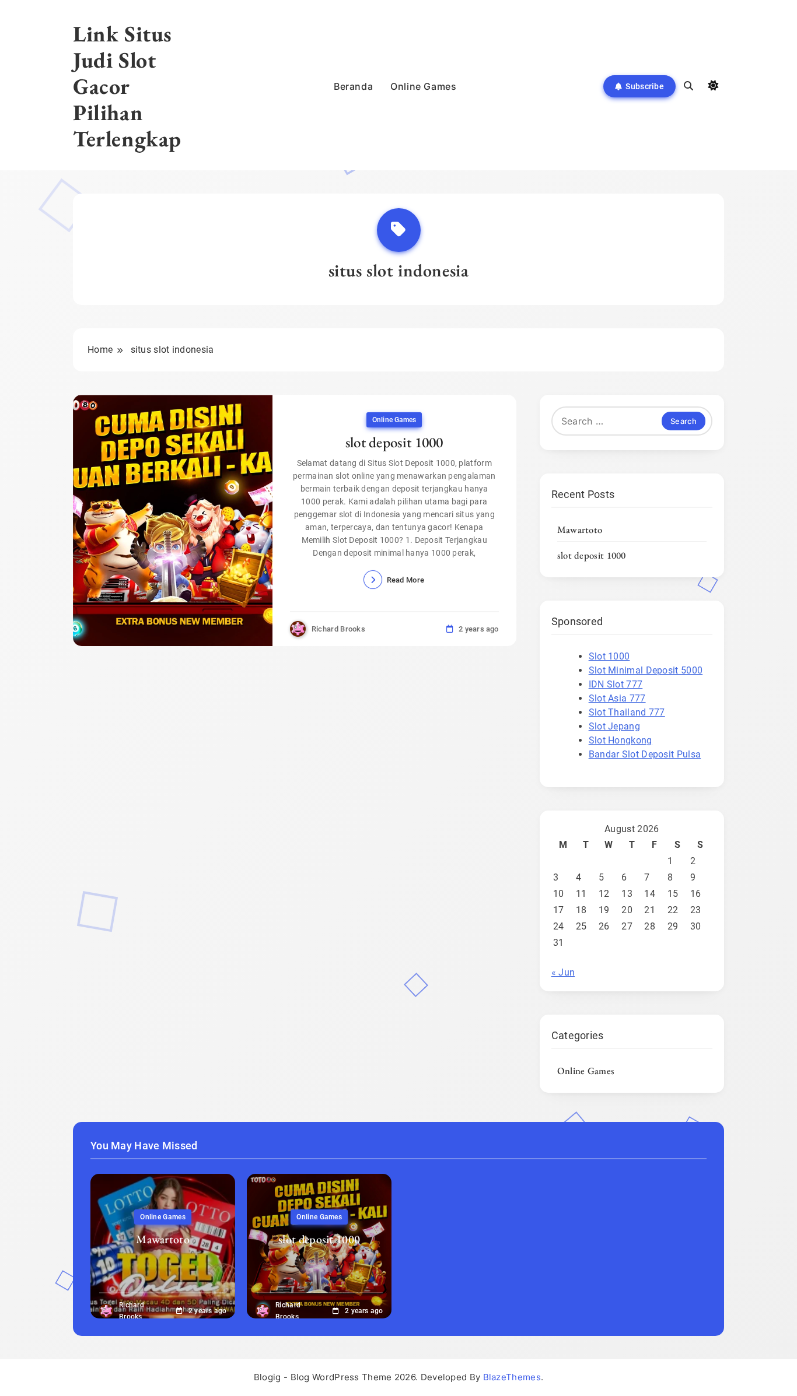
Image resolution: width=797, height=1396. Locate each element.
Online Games (423, 86)
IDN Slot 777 (616, 684)
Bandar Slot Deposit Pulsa (645, 754)
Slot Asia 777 (617, 698)
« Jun (563, 972)
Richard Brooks (338, 629)
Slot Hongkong (620, 740)
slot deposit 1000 (394, 442)
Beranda (353, 86)
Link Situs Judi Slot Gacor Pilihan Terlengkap (127, 86)
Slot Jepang (614, 726)
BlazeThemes (512, 1377)
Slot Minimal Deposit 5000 (646, 670)
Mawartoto (580, 529)
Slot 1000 (609, 656)
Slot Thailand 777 (627, 712)
